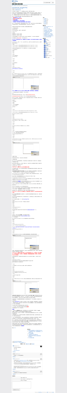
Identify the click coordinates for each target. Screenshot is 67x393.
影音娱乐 (45, 21)
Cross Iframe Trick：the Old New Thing (19, 7)
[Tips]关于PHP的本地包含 (18, 341)
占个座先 (22, 8)
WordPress (40, 392)
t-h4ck (14, 358)
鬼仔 (17, 8)
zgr (46, 56)
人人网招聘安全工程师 (47, 32)
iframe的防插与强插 (31, 337)
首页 (12, 5)
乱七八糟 (45, 22)
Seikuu (47, 39)
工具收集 (45, 20)
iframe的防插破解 (30, 333)
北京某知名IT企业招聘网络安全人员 (48, 35)
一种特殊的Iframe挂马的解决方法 (33, 334)
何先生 (47, 43)
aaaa (46, 47)
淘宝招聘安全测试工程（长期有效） (48, 34)
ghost (46, 54)
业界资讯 (45, 23)
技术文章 (15, 5)
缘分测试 (47, 45)
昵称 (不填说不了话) (24, 377)
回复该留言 (14, 351)
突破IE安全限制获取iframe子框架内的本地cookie (35, 330)
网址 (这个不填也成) (24, 380)
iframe (15, 327)
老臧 (13, 345)
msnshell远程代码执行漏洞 (47, 36)
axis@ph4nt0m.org (18, 9)
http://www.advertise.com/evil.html (25, 361)
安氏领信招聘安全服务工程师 (48, 31)
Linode (53, 392)
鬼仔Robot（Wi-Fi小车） (47, 28)
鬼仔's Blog (15, 1)
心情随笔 (45, 18)
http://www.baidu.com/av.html (22, 360)
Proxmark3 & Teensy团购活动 (48, 29)
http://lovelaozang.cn (17, 350)
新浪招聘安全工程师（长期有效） (48, 30)
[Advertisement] (19, 334)
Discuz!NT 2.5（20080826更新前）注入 (20, 342)
